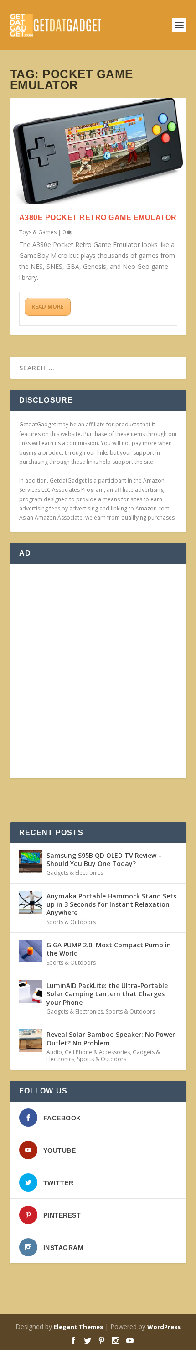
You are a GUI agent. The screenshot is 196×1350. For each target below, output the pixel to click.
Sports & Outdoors (71, 922)
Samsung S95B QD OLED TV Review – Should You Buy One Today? (104, 859)
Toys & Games (38, 232)
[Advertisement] (98, 671)
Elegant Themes (78, 1327)
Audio (54, 1052)
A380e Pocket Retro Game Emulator (98, 217)
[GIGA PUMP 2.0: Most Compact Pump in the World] (30, 951)
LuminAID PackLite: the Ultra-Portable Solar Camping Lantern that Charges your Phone (107, 993)
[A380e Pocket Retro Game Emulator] (98, 151)
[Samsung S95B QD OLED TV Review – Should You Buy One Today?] (30, 861)
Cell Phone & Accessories (97, 1052)
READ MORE (47, 306)
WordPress (164, 1327)
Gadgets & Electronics (74, 873)
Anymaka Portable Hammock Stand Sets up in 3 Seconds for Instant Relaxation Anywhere (111, 904)
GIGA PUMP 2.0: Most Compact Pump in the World (108, 948)
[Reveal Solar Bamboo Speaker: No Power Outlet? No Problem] (30, 1040)
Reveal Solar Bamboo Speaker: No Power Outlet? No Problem (110, 1038)
